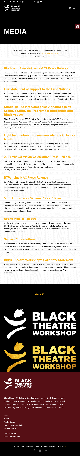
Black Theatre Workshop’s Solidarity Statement (38, 260)
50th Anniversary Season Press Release (33, 198)
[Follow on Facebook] (34, 450)
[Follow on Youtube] (45, 450)
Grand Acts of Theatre (20, 218)
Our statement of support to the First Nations (37, 89)
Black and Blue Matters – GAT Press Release (36, 68)
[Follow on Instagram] (40, 450)
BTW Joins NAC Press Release (26, 177)
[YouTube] (41, 2)
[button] (77, 26)
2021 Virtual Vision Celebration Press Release (37, 157)
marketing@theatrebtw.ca (51, 53)
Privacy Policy (10, 428)
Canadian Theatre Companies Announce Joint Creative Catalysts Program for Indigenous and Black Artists (38, 110)
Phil (64, 446)
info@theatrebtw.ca (12, 436)
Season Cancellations (19, 239)
